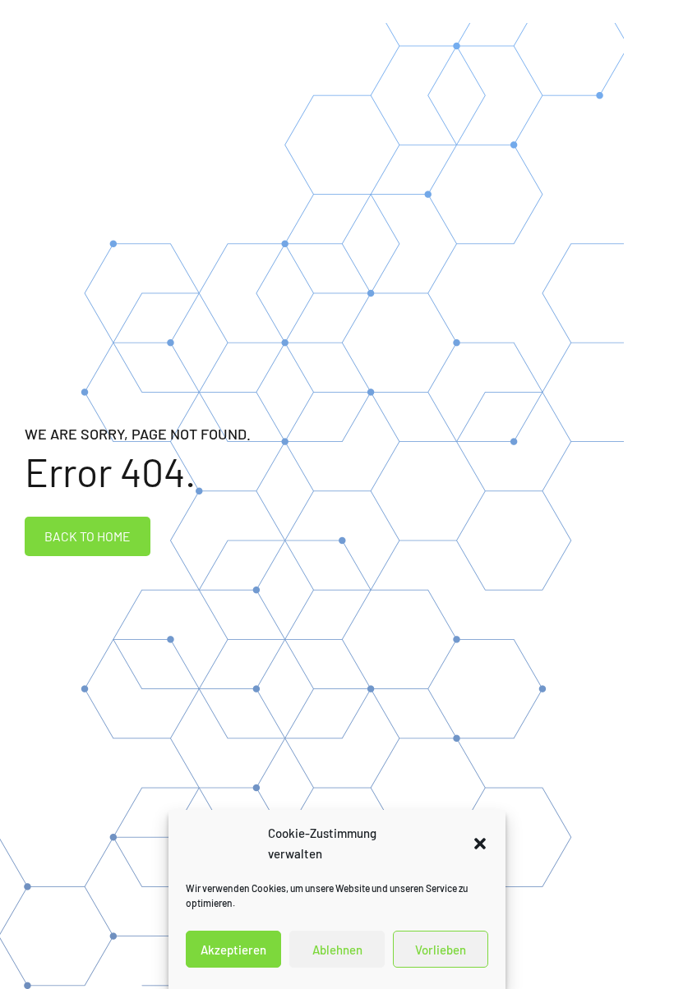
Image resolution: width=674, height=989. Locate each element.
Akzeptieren (233, 949)
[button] (480, 843)
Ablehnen (337, 949)
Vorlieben (440, 949)
